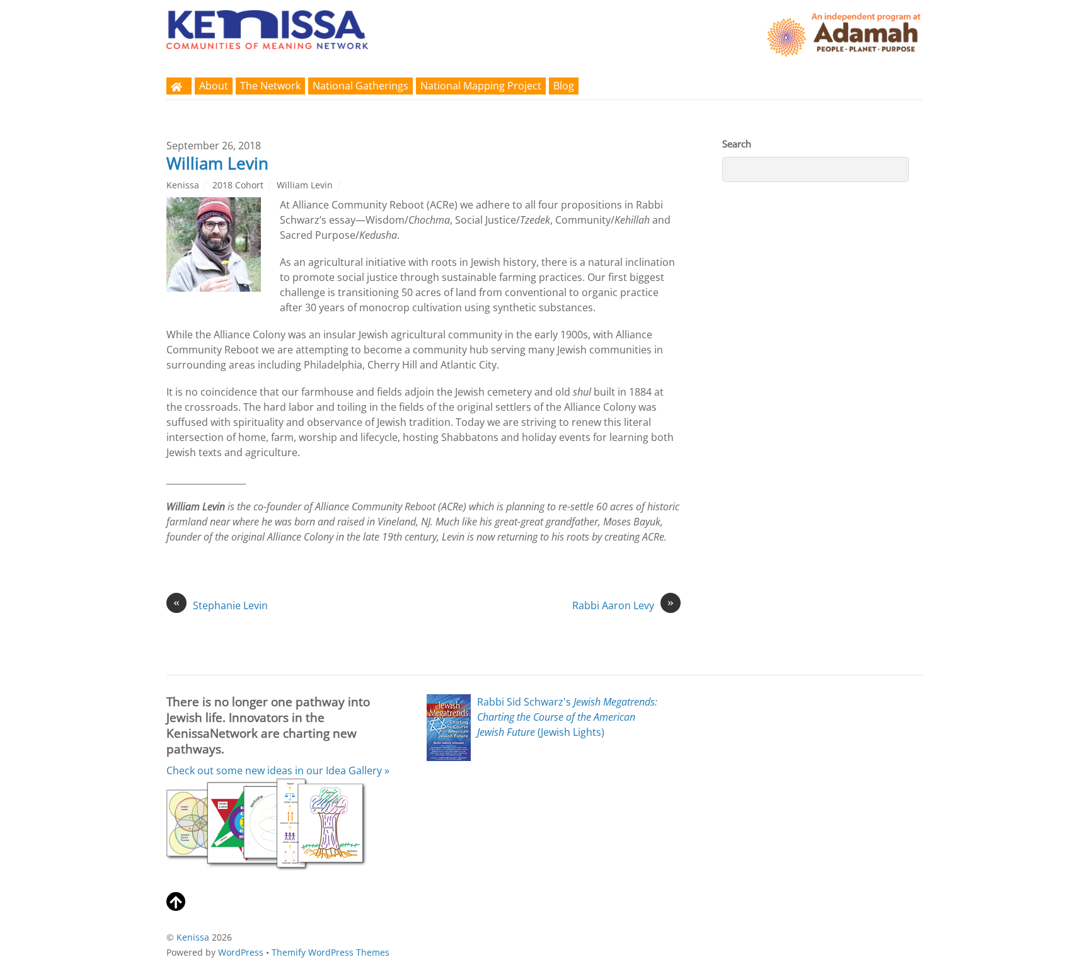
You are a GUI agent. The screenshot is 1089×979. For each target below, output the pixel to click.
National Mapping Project (480, 86)
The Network (270, 86)
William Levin (217, 163)
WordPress (240, 952)
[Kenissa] (267, 40)
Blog (563, 86)
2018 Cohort (237, 185)
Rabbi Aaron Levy (623, 605)
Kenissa (182, 185)
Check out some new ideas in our (277, 770)
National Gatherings (360, 86)
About (213, 86)
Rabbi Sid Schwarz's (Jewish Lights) (567, 717)
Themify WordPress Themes (330, 952)
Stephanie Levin (220, 605)
